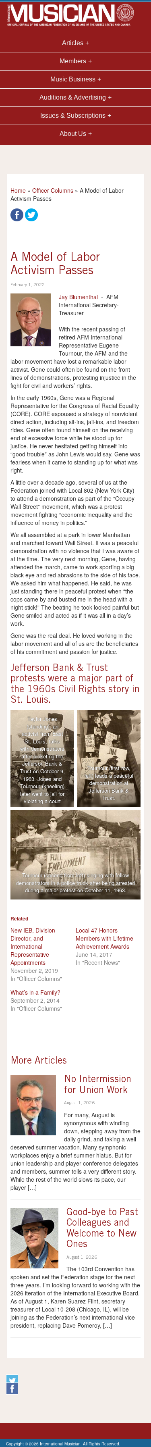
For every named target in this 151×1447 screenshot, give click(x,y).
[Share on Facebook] (16, 214)
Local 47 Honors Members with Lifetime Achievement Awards (104, 938)
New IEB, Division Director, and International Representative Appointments (32, 946)
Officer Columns (52, 190)
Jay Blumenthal (78, 297)
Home (18, 190)
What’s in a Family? (35, 992)
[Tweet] (31, 214)
